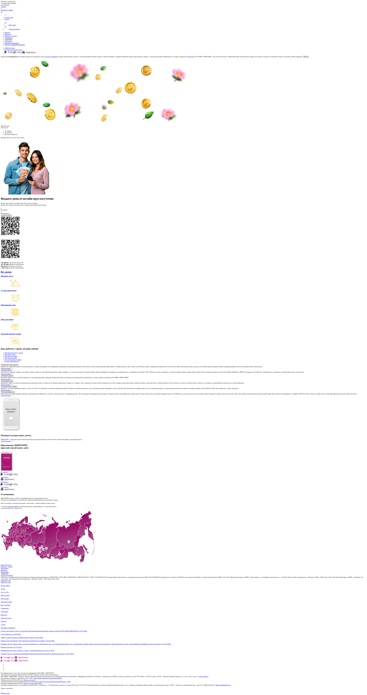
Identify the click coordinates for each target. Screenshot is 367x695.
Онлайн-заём (9, 17)
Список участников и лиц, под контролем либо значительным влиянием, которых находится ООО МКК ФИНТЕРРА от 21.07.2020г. (44, 631)
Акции (7, 19)
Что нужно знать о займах (9, 386)
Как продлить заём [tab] (11, 358)
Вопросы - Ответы (11, 36)
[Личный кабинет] (3, 14)
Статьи (3, 624)
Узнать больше (6, 368)
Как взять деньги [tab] (10, 354)
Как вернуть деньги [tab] (11, 356)
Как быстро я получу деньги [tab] (14, 353)
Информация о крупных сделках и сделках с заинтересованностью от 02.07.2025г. (27, 650)
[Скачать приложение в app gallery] (29, 53)
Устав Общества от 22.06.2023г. (11, 634)
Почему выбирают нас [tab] (12, 361)
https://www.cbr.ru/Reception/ (33, 683)
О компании (9, 37)
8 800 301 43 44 (10, 48)
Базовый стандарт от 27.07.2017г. (11, 647)
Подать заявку (5, 585)
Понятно (305, 56)
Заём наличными (6, 602)
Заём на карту (5, 595)
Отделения (8, 39)
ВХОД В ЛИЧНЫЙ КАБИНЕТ (15, 45)
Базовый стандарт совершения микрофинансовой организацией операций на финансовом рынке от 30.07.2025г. (37, 654)
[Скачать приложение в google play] (13, 53)
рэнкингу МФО (13, 506)
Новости (7, 32)
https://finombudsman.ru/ (223, 685)
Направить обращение (12, 43)
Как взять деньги (6, 370)
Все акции (6, 272)
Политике (191, 56)
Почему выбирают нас (8, 392)
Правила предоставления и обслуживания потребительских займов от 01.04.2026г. (28, 641)
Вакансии (8, 34)
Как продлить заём (7, 381)
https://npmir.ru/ (203, 676)
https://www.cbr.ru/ (29, 680)
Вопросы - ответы (7, 566)
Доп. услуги (5, 592)
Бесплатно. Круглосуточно (13, 50)
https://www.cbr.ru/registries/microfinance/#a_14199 (55, 681)
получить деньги (6, 215)
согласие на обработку (51, 56)
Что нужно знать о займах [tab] (13, 359)
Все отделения (5, 605)
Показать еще (5, 693)
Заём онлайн (5, 598)
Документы (8, 41)
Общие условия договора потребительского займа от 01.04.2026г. (22, 637)
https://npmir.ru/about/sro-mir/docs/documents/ (47, 678)
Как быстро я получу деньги (10, 365)
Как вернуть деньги (7, 375)
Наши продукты (6, 565)
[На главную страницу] (7, 575)
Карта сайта (5, 572)
